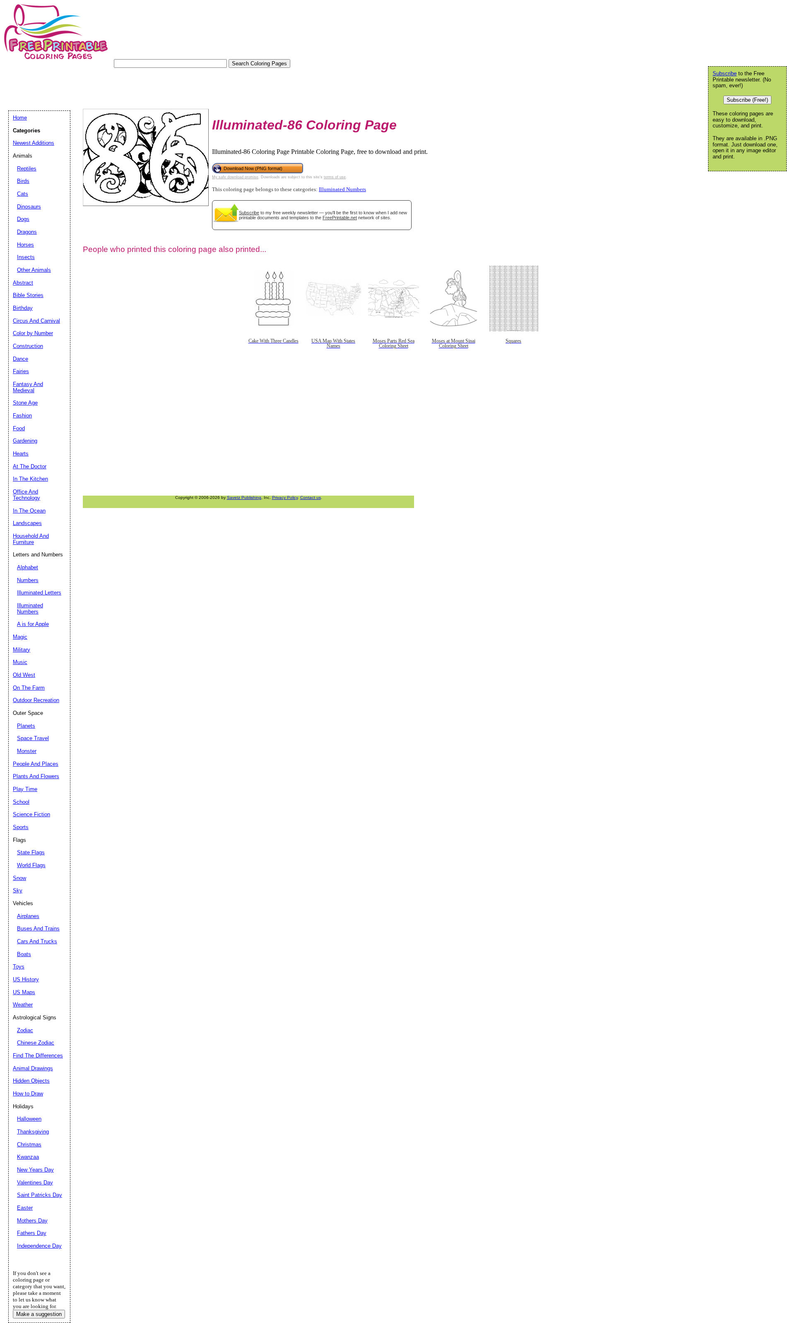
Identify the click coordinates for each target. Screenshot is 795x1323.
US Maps (24, 992)
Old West (24, 675)
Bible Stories (28, 295)
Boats (24, 954)
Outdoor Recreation (36, 700)
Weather (23, 1005)
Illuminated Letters (39, 593)
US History (26, 979)
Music (20, 662)
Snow (19, 878)
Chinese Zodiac (35, 1043)
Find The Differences (38, 1055)
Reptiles (26, 168)
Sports (21, 827)
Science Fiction (31, 814)
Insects (26, 257)
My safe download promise (235, 177)
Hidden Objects (31, 1081)
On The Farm (29, 688)
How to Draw (28, 1094)
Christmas (29, 1144)
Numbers (28, 580)
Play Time (25, 789)
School (21, 802)
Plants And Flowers (36, 776)
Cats (22, 194)
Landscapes (27, 523)
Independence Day (39, 1246)
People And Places (35, 764)
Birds (23, 181)
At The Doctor (29, 466)
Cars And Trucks (37, 941)
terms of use (335, 177)
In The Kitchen (30, 479)
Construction (28, 346)
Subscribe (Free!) (747, 100)
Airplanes (28, 916)
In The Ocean (29, 511)
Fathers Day (31, 1233)
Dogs (23, 219)
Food (19, 428)
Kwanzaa (28, 1157)
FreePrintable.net (340, 217)
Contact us (310, 497)
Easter (25, 1208)
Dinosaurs (29, 207)
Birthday (23, 308)
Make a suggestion (39, 1314)
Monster (26, 751)
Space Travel (33, 738)
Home (20, 118)
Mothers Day (32, 1221)
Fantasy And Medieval (28, 387)
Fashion (22, 415)
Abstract (23, 283)
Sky (17, 890)
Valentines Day (35, 1182)
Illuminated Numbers (342, 189)
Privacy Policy (285, 497)
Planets (26, 726)
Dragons (27, 232)
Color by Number (33, 333)
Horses (25, 245)
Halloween (29, 1119)
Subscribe (249, 212)
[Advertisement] (159, 86)
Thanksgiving (33, 1132)
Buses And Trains (38, 928)
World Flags (31, 865)
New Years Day (35, 1170)
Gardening (25, 441)
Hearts (21, 454)
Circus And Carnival (36, 321)
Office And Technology (26, 495)
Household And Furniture (31, 539)
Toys (18, 966)
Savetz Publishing (244, 497)
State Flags (31, 852)
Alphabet (27, 567)
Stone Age (25, 403)
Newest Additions (33, 143)
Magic (20, 637)
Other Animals (34, 270)
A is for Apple (33, 624)
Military (21, 650)
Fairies (21, 371)
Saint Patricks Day (39, 1195)
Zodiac (25, 1030)
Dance (20, 359)
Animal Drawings (33, 1068)
